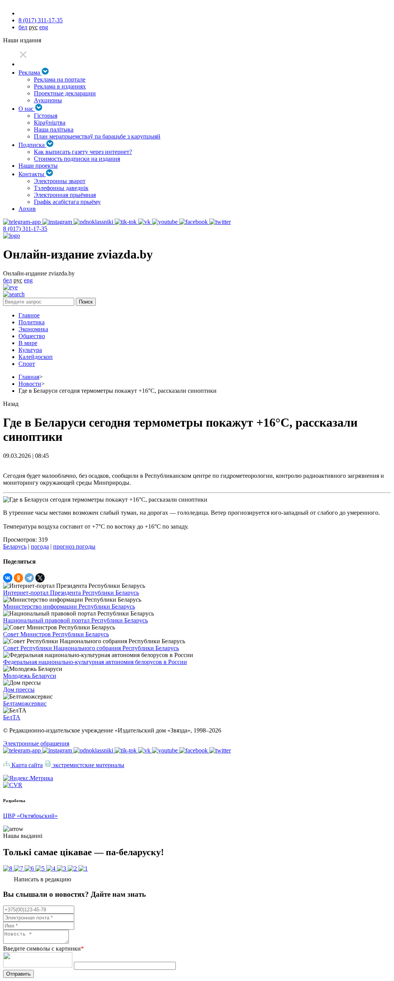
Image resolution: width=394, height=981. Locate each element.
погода (40, 546)
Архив (27, 208)
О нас (26, 108)
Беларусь (15, 546)
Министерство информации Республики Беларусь (69, 606)
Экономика (33, 329)
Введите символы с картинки (43, 948)
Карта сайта (26, 765)
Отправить (18, 974)
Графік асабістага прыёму (67, 202)
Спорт (26, 363)
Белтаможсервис (25, 703)
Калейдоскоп (35, 357)
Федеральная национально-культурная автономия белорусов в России (95, 662)
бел (22, 27)
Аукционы (48, 100)
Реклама (30, 72)
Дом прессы (19, 689)
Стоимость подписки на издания (77, 158)
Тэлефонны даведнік (61, 188)
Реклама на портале (59, 79)
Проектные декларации (65, 93)
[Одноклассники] (18, 577)
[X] (40, 577)
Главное (29, 315)
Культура (30, 350)
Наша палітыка (53, 129)
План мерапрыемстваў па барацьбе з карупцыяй (97, 136)
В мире (27, 343)
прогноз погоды (74, 546)
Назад (10, 403)
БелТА (11, 717)
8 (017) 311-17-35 (40, 20)
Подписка (32, 145)
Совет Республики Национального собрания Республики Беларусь (91, 648)
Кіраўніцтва (49, 122)
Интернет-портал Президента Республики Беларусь (71, 592)
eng (43, 27)
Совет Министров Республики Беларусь (56, 634)
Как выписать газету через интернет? (83, 151)
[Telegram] (29, 577)
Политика (31, 322)
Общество (31, 336)
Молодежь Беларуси (29, 675)
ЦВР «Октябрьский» (30, 815)
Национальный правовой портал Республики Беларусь (75, 620)
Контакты (32, 174)
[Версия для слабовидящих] (10, 287)
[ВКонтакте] (7, 577)
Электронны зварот (59, 181)
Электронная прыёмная (65, 195)
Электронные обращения (36, 743)
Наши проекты (38, 165)
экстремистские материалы (87, 765)
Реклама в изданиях (60, 86)
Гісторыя (45, 115)
